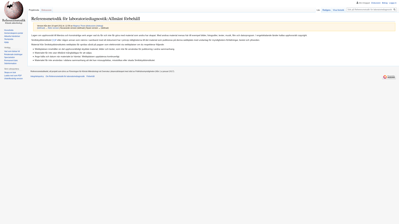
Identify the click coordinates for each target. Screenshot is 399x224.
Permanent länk (11, 60)
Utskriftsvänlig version (13, 78)
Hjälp (6, 42)
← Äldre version (52, 28)
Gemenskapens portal (13, 33)
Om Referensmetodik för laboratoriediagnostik (65, 76)
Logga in (393, 3)
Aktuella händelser (12, 36)
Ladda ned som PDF (13, 76)
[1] (53, 40)
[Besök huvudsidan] (13, 12)
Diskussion (376, 3)
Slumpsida (8, 39)
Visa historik (338, 10)
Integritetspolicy (37, 76)
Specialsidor (9, 57)
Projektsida (34, 10)
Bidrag (385, 3)
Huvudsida (8, 30)
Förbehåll (91, 76)
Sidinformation (10, 63)
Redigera (326, 10)
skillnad (41, 28)
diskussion (91, 26)
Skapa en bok (10, 72)
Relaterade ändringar (13, 54)
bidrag (99, 26)
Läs (318, 10)
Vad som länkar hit (12, 51)
